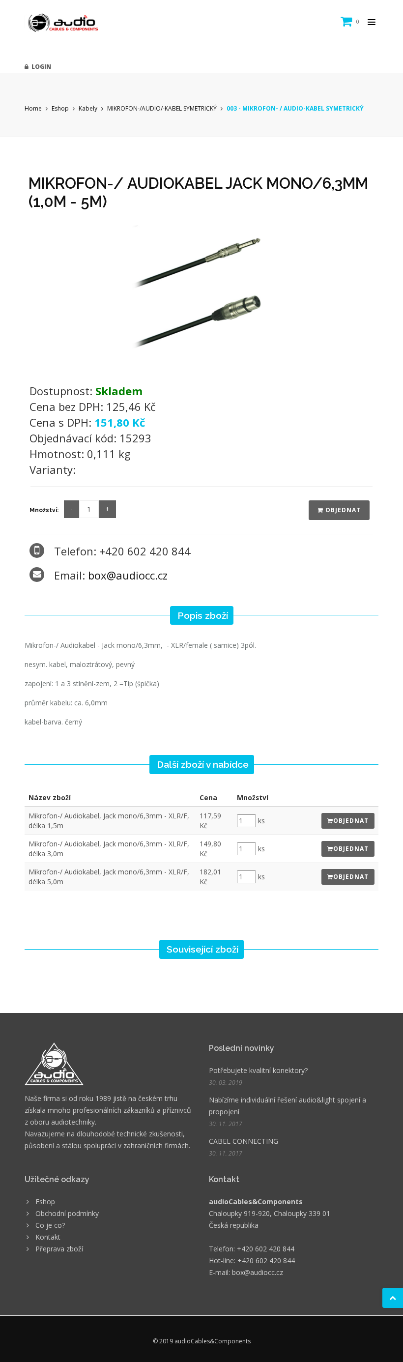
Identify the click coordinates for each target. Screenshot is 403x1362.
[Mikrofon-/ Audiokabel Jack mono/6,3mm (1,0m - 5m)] (201, 298)
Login (40, 66)
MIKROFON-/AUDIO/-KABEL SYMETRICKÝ (162, 108)
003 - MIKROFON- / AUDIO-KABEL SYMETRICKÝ (295, 108)
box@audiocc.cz (128, 575)
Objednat (342, 510)
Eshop (60, 108)
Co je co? (50, 1225)
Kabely (88, 108)
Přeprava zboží (59, 1248)
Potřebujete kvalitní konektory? (258, 1070)
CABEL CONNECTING (243, 1141)
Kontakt (47, 1237)
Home (33, 108)
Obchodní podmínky (67, 1213)
